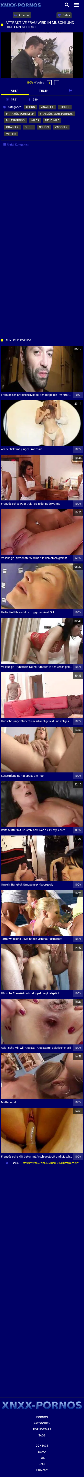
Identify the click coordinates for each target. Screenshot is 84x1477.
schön (44, 127)
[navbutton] (77, 5)
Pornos (42, 1417)
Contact (42, 1445)
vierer (11, 133)
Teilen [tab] (43, 90)
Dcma (42, 1451)
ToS (42, 1457)
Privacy (42, 1470)
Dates (66, 15)
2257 (42, 1463)
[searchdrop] (67, 5)
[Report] (71, 90)
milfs (35, 120)
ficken (65, 107)
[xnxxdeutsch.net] (20, 5)
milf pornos (15, 120)
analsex (47, 107)
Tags (42, 1435)
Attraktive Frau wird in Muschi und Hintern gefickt (50, 1163)
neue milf (52, 120)
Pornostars (42, 1429)
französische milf (20, 113)
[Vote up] (49, 82)
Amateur (24, 15)
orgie (29, 127)
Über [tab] (14, 90)
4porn (30, 107)
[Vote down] (56, 82)
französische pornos (56, 113)
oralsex (12, 127)
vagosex (61, 127)
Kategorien (42, 1423)
